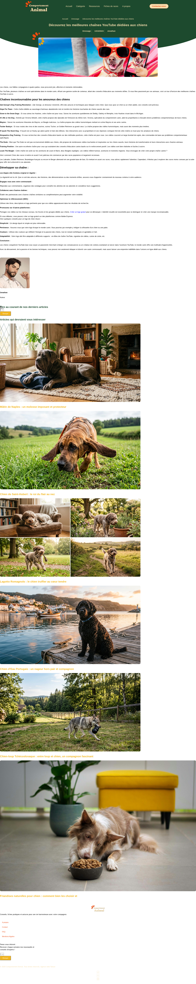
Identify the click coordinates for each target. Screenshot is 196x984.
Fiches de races (111, 6)
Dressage (75, 19)
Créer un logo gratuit (78, 212)
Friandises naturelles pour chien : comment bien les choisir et (38, 896)
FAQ (3, 932)
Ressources (94, 6)
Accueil (69, 6)
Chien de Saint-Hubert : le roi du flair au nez (27, 494)
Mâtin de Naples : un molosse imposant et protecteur (33, 406)
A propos (126, 6)
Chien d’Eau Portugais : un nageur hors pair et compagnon (37, 669)
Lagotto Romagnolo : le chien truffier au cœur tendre (33, 581)
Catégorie (80, 6)
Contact (5, 927)
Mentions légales (8, 936)
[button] (159, 6)
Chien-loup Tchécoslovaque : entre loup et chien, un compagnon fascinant (46, 756)
